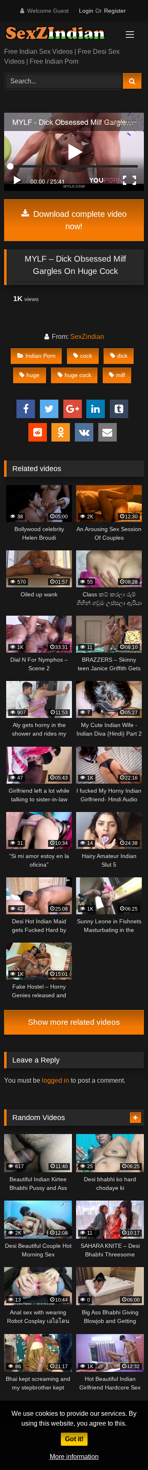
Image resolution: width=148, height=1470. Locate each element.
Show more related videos (74, 1022)
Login (86, 10)
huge (32, 375)
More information (74, 1456)
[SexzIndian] (60, 35)
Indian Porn (40, 355)
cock (86, 355)
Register (115, 10)
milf (120, 375)
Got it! (74, 1438)
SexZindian (87, 336)
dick (122, 355)
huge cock (78, 375)
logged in (55, 1080)
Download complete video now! (79, 220)
